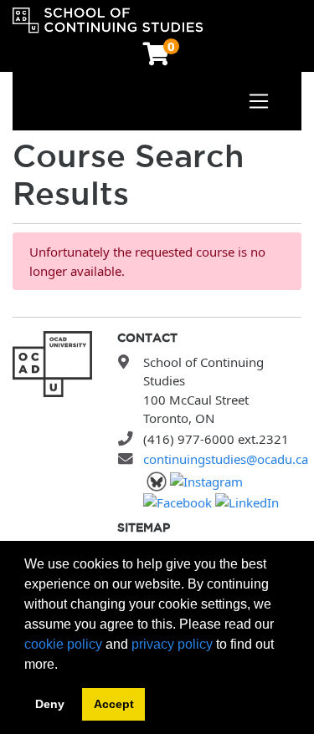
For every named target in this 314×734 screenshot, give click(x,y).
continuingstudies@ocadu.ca (225, 459)
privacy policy (172, 644)
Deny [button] (49, 704)
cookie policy (63, 644)
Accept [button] (114, 704)
